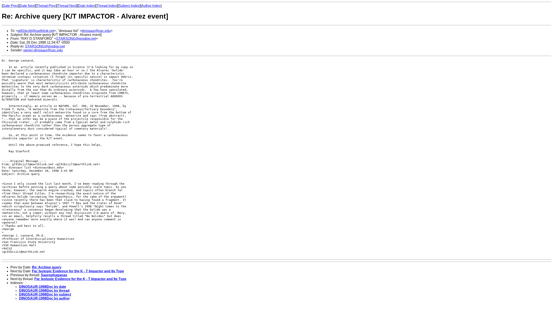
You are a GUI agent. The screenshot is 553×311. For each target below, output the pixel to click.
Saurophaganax (54, 275)
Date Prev (10, 6)
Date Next (27, 6)
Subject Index (129, 6)
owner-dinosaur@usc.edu (43, 50)
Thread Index (107, 6)
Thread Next (66, 6)
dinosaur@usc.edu (96, 31)
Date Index (86, 6)
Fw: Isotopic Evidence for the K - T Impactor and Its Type (78, 271)
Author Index (151, 6)
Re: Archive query (46, 267)
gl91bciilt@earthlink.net (36, 31)
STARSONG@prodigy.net (76, 38)
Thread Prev (46, 6)
